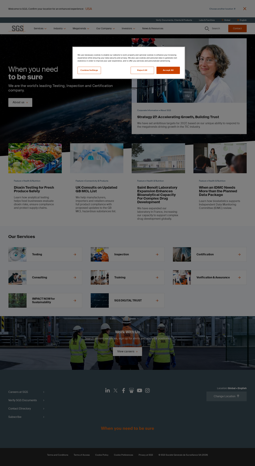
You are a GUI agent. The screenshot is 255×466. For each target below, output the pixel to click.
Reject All (142, 70)
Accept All (168, 70)
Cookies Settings (89, 70)
